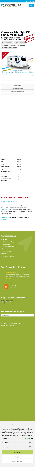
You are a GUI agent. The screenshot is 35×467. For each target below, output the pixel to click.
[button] (32, 424)
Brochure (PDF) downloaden (10, 45)
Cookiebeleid (17, 465)
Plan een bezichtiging (20, 42)
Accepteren (17, 452)
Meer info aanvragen (8, 42)
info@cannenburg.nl (8, 256)
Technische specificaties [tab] (17, 91)
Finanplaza (4, 219)
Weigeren (17, 457)
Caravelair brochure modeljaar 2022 (10, 129)
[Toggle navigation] (31, 5)
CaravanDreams (5, 209)
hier (16, 209)
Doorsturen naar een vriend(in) (10, 47)
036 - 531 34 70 (30, 1)
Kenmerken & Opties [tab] (17, 88)
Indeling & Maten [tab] (17, 94)
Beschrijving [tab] (17, 85)
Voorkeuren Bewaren (17, 461)
